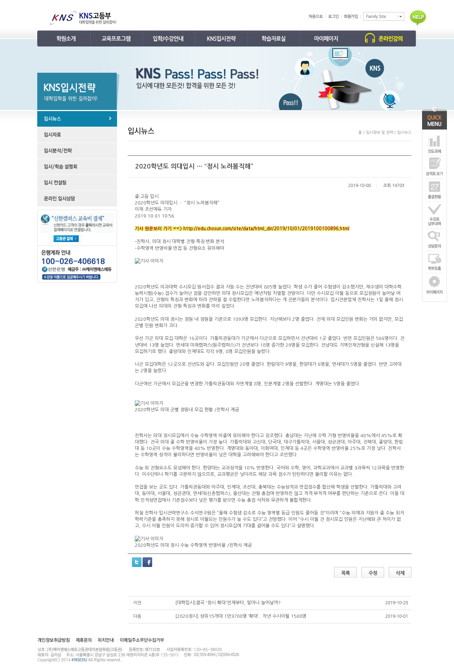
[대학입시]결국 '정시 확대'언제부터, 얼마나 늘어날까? (228, 602)
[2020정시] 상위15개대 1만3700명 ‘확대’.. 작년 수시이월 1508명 (240, 616)
